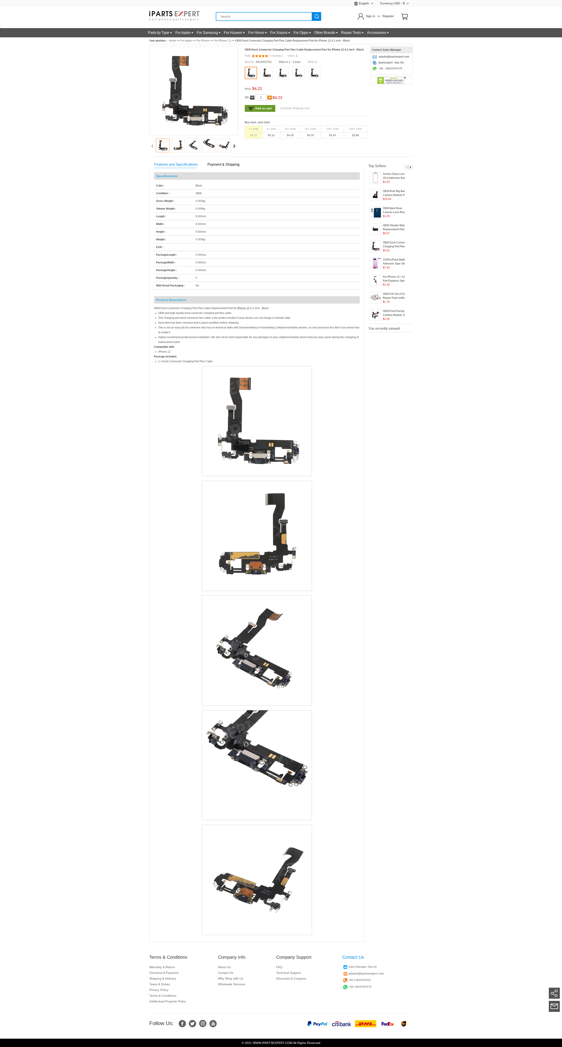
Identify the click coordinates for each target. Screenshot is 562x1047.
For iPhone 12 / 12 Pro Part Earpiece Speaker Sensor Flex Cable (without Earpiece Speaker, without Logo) (396, 279)
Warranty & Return (162, 967)
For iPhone (202, 40)
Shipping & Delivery (162, 978)
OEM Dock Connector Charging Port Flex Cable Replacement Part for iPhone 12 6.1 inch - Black (396, 244)
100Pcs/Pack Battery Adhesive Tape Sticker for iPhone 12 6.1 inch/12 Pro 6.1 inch (396, 262)
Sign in (370, 16)
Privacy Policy (158, 990)
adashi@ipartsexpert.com (394, 56)
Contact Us (225, 973)
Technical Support (288, 973)
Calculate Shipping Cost (294, 108)
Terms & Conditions (162, 995)
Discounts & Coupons (291, 978)
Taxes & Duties (159, 984)
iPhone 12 (243, 308)
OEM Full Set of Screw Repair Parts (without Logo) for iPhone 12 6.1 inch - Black (397, 296)
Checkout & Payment (163, 973)
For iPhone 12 (222, 40)
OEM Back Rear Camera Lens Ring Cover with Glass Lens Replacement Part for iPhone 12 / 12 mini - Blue (396, 210)
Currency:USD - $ (392, 3)
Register (388, 16)
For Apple (186, 40)
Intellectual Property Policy (167, 1001)
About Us (224, 967)
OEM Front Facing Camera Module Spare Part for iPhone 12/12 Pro (396, 313)
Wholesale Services (231, 984)
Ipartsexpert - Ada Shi (391, 62)
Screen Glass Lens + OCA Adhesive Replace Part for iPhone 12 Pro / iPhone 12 (397, 176)
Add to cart (263, 108)
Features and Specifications (176, 164)
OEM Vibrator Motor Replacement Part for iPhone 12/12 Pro (395, 227)
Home (172, 40)
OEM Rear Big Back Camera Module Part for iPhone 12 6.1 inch (397, 193)
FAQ (279, 967)
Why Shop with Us (230, 978)
